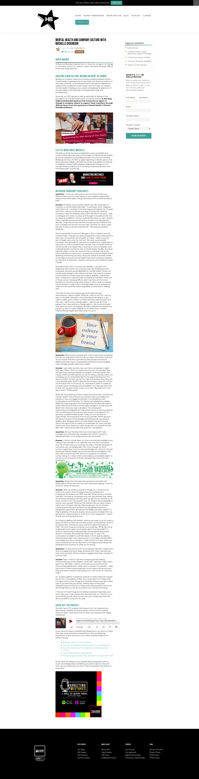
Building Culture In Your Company (77, 642)
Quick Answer (132, 48)
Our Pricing (129, 750)
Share (80, 51)
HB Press (105, 755)
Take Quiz (116, 3)
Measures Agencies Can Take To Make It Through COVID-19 (88, 656)
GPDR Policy (154, 758)
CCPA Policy (154, 755)
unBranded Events (108, 758)
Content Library (83, 758)
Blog (126, 16)
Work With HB (114, 16)
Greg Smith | (65, 48)
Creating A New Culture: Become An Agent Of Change (139, 53)
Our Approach (130, 752)
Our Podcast (82, 755)
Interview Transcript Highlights (139, 61)
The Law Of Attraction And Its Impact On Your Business (86, 645)
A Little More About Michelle (139, 57)
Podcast (136, 16)
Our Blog (81, 750)
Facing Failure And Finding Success (77, 653)
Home (78, 16)
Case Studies (106, 752)
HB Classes (81, 752)
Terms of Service (156, 750)
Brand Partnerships (133, 755)
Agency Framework (94, 16)
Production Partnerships (135, 758)
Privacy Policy (154, 752)
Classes (147, 16)
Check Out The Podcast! (137, 65)
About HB (105, 750)
